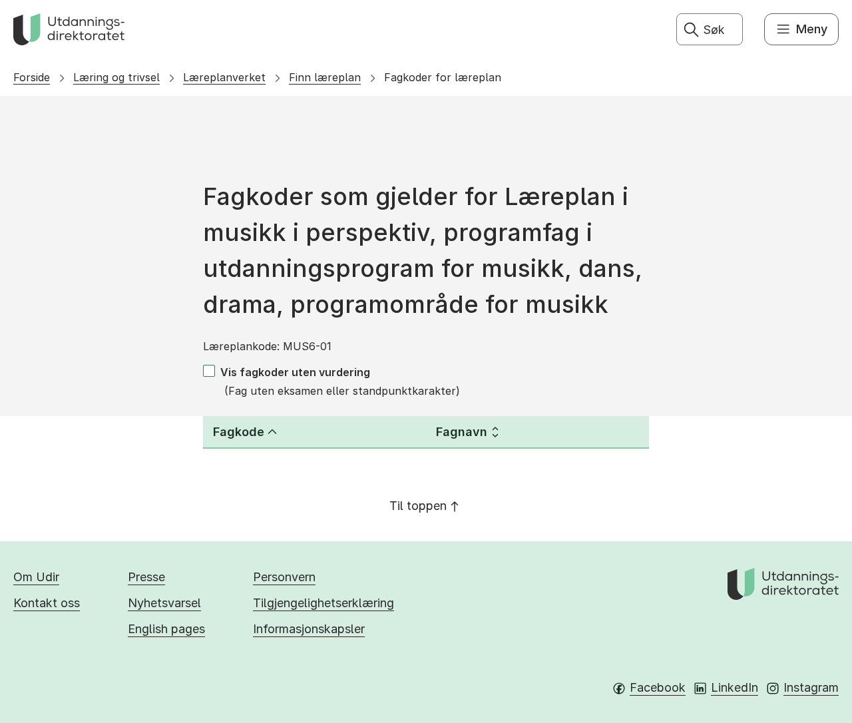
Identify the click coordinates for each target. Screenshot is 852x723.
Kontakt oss (46, 603)
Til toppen (418, 506)
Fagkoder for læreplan (442, 77)
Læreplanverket (224, 77)
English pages (166, 629)
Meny (811, 29)
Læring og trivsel (116, 77)
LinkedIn (734, 687)
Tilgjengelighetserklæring (323, 603)
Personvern (284, 577)
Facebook (658, 687)
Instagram (811, 687)
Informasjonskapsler (309, 629)
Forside (31, 77)
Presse (146, 577)
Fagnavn (461, 432)
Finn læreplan (325, 77)
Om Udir (36, 577)
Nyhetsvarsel (164, 603)
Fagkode (238, 432)
